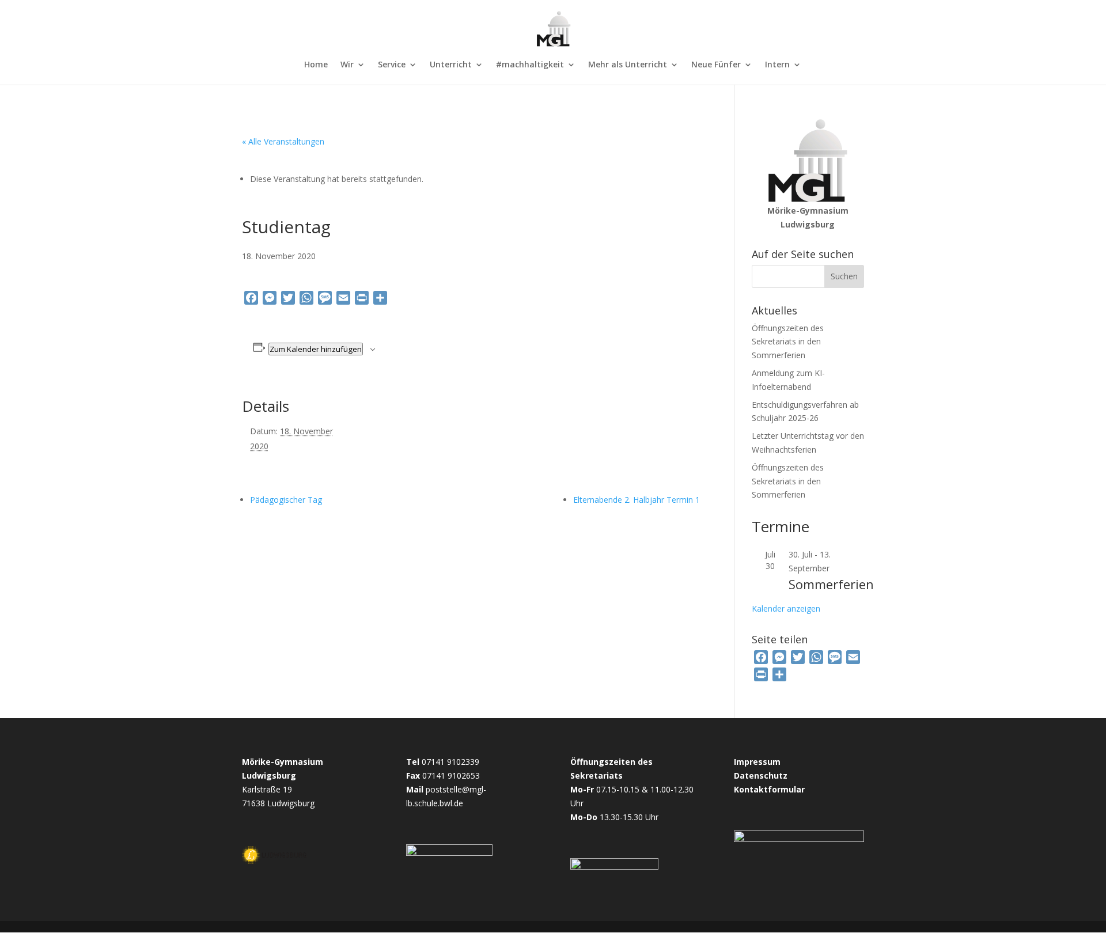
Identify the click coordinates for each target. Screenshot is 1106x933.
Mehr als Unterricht (627, 65)
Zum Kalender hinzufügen (316, 349)
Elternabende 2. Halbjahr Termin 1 (636, 499)
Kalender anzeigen (786, 608)
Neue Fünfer (716, 65)
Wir (347, 65)
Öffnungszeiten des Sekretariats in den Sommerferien (788, 342)
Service (392, 65)
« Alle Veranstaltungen (283, 141)
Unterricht (451, 65)
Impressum (757, 761)
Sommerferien (831, 584)
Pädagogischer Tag (286, 499)
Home (316, 65)
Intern (777, 65)
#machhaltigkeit (530, 65)
